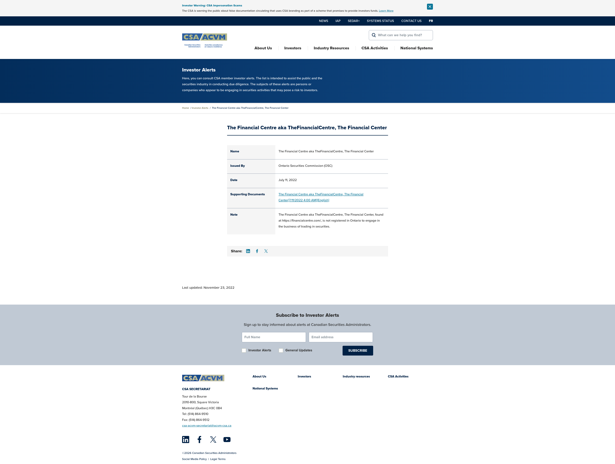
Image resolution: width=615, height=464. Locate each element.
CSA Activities (374, 48)
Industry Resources (331, 48)
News (323, 20)
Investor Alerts (200, 108)
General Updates (298, 350)
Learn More (386, 11)
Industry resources (356, 376)
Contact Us (411, 20)
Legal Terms (218, 459)
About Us (263, 48)
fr (431, 20)
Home (185, 108)
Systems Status (380, 20)
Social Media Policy (194, 459)
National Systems (416, 48)
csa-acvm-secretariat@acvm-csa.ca (206, 425)
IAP (338, 20)
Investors (292, 48)
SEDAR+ (354, 20)
